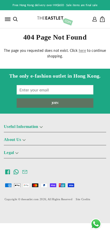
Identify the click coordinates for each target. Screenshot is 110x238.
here (82, 50)
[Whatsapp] (96, 224)
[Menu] (8, 19)
